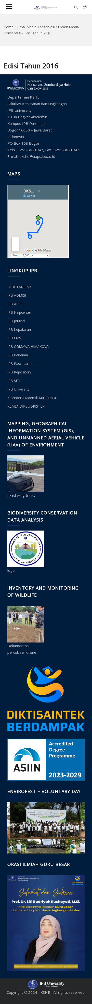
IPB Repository (19, 372)
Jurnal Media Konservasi (36, 27)
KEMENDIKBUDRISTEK (25, 406)
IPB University (18, 389)
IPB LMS (14, 338)
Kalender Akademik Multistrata (31, 397)
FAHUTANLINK (19, 286)
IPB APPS (15, 303)
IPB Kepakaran (19, 329)
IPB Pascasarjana (21, 363)
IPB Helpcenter (19, 312)
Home (8, 27)
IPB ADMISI (16, 295)
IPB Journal (16, 321)
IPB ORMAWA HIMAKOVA (28, 346)
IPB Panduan (17, 355)
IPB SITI (13, 380)
